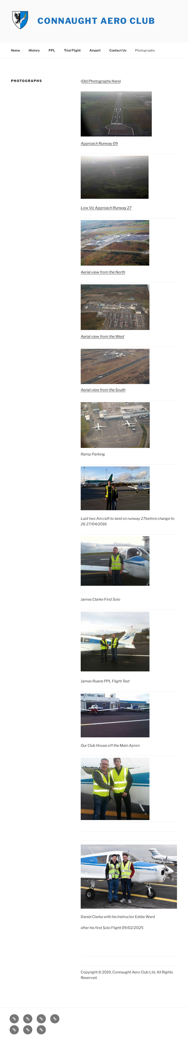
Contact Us (117, 50)
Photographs (145, 50)
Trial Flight (72, 50)
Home (15, 50)
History (34, 50)
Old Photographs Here (101, 81)
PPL (52, 50)
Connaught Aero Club (96, 21)
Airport (95, 50)
